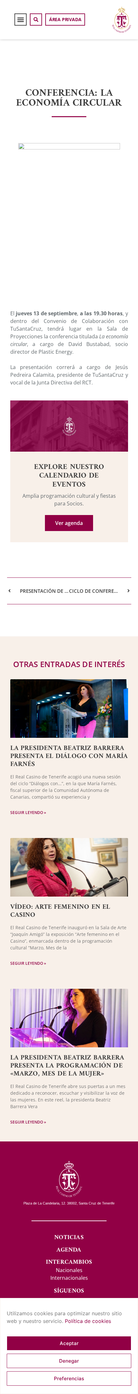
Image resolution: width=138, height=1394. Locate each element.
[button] (20, 19)
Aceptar (69, 1343)
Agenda (68, 1250)
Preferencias (69, 1378)
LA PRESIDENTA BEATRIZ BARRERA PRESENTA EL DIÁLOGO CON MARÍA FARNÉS (69, 756)
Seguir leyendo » (28, 812)
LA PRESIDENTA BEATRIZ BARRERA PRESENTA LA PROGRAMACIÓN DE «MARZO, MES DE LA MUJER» (67, 1066)
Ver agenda (69, 523)
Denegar (69, 1361)
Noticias (69, 1237)
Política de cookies (88, 1321)
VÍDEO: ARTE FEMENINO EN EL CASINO (60, 911)
